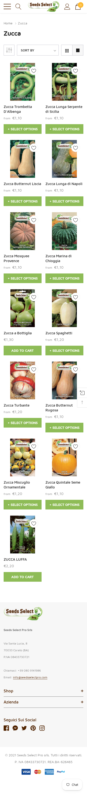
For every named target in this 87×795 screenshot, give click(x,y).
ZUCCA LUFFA (15, 559)
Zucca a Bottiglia (18, 333)
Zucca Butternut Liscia (22, 184)
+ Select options (23, 129)
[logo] (43, 6)
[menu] (7, 6)
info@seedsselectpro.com (30, 677)
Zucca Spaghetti (58, 333)
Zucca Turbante (16, 405)
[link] (23, 82)
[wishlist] (33, 70)
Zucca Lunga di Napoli (63, 184)
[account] (67, 6)
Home (8, 23)
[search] (18, 6)
